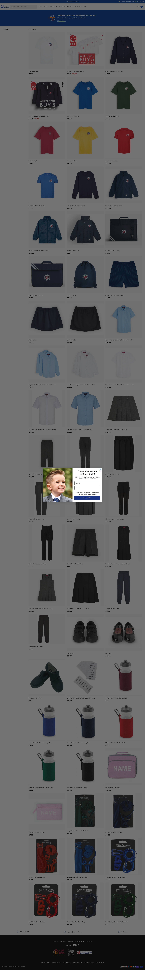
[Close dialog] (100, 470)
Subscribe (87, 498)
